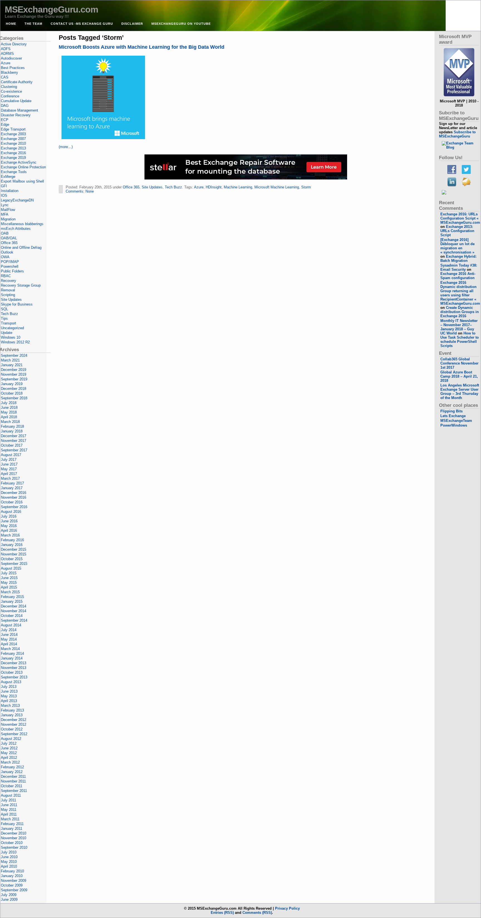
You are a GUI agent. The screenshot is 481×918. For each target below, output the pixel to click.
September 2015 (14, 564)
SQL (4, 309)
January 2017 (12, 488)
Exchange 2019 (13, 158)
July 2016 (8, 516)
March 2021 (10, 360)
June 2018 (9, 407)
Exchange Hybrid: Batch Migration (458, 258)
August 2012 (11, 739)
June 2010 (9, 857)
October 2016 (12, 502)
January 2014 (12, 658)
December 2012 (13, 720)
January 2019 (12, 384)
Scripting (8, 295)
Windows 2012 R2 (15, 342)
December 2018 (13, 389)
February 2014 (12, 653)
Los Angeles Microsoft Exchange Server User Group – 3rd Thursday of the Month (459, 391)
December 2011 (13, 776)
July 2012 (8, 743)
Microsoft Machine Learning (276, 187)
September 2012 (14, 734)
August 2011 (11, 795)
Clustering (9, 87)
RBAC (6, 276)
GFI (4, 186)
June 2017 (9, 464)
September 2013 (14, 677)
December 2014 (13, 606)
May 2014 (9, 639)
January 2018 (12, 431)
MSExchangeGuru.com (51, 9)
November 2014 (13, 611)
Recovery (8, 281)
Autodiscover (11, 58)
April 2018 (9, 417)
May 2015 (9, 582)
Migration (8, 219)
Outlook (7, 252)
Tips (4, 318)
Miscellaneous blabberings (22, 224)
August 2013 (11, 682)
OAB (5, 233)
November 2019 (13, 374)
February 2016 (12, 540)
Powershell (9, 266)
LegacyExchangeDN (17, 200)
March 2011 (10, 819)
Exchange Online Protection (23, 167)
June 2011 (9, 805)
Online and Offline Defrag (21, 247)
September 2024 (14, 355)
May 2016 (9, 526)
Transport (8, 323)
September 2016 (14, 507)
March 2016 (10, 535)
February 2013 (12, 710)
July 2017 (8, 459)
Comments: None (80, 191)
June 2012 (9, 748)
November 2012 (13, 724)
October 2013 (12, 672)
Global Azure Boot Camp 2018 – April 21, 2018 (459, 376)
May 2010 (9, 862)
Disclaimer (132, 23)
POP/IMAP (10, 262)
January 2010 (12, 876)
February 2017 (12, 483)
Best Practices (13, 68)
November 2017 (13, 441)
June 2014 (9, 634)
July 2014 (8, 630)
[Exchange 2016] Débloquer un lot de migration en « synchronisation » (457, 246)
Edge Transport (13, 129)
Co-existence (11, 91)
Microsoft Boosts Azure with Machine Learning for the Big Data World (141, 47)
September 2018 (14, 398)
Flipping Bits (451, 411)
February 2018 (12, 426)
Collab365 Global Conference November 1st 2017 (459, 363)
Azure (198, 187)
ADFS (6, 49)
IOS (4, 195)
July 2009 (8, 895)
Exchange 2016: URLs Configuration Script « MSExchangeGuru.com (460, 218)
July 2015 (8, 573)
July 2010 (8, 852)
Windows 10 (10, 337)
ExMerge (8, 176)
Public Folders (12, 271)
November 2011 (13, 781)
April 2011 (9, 814)
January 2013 (12, 715)
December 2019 (13, 370)
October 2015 (12, 559)
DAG (5, 106)
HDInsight (214, 187)
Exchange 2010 (13, 143)
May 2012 (9, 753)
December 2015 (13, 549)
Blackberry (9, 72)
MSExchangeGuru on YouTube (181, 23)
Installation (9, 191)
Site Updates (152, 187)
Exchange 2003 (13, 134)
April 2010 (9, 866)
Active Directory (14, 44)
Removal (8, 290)
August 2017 (11, 455)
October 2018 (12, 393)
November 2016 (13, 497)
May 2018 (9, 412)
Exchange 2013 (13, 148)
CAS (4, 77)
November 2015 (13, 554)
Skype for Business (17, 304)
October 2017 (12, 445)
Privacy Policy (287, 908)
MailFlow (8, 210)
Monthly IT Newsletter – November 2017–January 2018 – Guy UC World (459, 327)
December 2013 (13, 663)
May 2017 (9, 469)
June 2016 (9, 521)
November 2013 (13, 668)
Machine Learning (238, 187)
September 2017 (14, 450)
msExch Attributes (16, 229)
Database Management (19, 110)
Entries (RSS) (222, 912)
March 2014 (10, 649)
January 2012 (12, 772)
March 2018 (10, 422)
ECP (4, 120)
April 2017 (9, 474)
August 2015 (11, 568)
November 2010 (13, 838)
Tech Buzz (173, 187)
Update (6, 333)
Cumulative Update (16, 101)
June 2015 (9, 578)
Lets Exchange (453, 416)
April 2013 (9, 701)
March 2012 (10, 762)
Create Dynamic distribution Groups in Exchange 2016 (459, 312)
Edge (5, 124)
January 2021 (12, 365)
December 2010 (13, 833)
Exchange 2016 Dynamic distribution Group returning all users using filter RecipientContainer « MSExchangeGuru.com (460, 293)
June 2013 (9, 691)
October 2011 (11, 786)
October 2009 (12, 885)
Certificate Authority (17, 82)
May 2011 (8, 810)
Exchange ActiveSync (18, 162)
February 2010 (12, 871)
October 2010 (12, 843)
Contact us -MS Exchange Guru (82, 23)
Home (11, 23)
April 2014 (9, 644)
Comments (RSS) (257, 912)
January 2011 (11, 828)
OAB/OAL (9, 238)
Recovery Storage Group (21, 285)
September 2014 (14, 620)
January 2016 (12, 545)
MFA (4, 214)
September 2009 (14, 890)
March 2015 (10, 592)
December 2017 (13, 436)
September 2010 (14, 847)
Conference (10, 96)
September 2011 (14, 791)
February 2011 (12, 824)
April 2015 (9, 587)
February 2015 (12, 597)
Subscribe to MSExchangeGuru (457, 134)
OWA (5, 257)
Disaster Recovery (16, 115)
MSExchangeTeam (456, 421)
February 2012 (12, 767)
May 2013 (9, 696)
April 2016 (9, 530)
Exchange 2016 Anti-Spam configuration (457, 276)
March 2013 (10, 705)
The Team (33, 23)
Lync (5, 205)
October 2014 (12, 616)
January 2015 (12, 601)
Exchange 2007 (13, 139)
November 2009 (13, 880)
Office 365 (131, 187)
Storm (306, 187)
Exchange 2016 (13, 153)
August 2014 (11, 625)
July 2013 (8, 687)
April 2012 (9, 757)
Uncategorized (12, 328)
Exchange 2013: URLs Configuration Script (457, 231)
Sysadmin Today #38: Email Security (458, 267)
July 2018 (8, 403)
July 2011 (8, 800)
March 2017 (10, 478)
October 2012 (12, 729)
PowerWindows (453, 425)
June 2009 (9, 899)
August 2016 (11, 512)
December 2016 (13, 493)
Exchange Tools (14, 172)
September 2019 (14, 379)
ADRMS (7, 53)
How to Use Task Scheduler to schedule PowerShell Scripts (459, 339)
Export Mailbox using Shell (22, 181)
